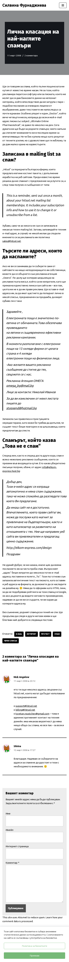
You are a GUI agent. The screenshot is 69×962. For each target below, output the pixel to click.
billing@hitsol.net (25, 709)
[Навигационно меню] (63, 5)
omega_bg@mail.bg (20, 385)
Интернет (31, 634)
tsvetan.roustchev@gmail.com (32, 713)
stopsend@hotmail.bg (21, 408)
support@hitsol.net (26, 706)
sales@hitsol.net (11, 241)
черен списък (10, 641)
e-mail (19, 634)
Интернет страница (17, 846)
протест (45, 634)
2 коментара (31, 55)
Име (8, 813)
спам (57, 634)
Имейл (9, 830)
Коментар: (12, 862)
